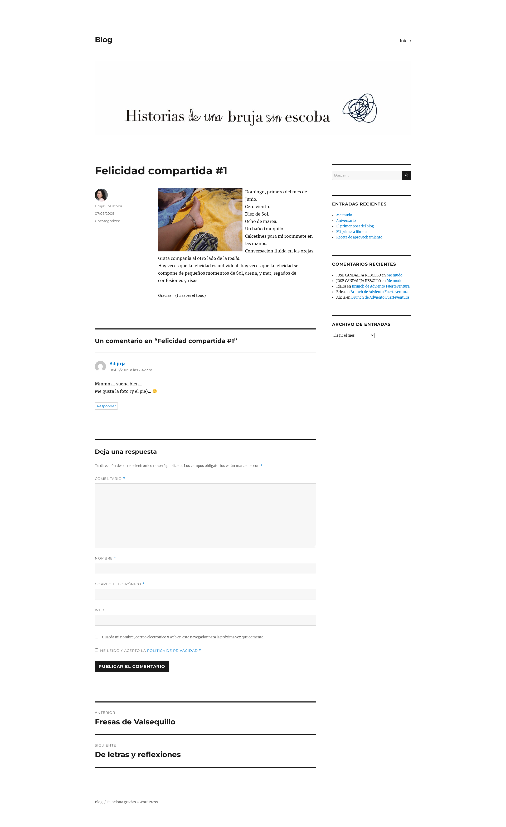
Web (99, 610)
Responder (106, 406)
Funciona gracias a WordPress (132, 802)
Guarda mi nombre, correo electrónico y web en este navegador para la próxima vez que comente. (183, 637)
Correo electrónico (120, 584)
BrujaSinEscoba (108, 206)
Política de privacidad (173, 650)
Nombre (105, 558)
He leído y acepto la (150, 650)
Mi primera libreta (351, 232)
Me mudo (344, 215)
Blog (104, 39)
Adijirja (117, 363)
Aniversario (346, 220)
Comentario (110, 478)
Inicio (405, 40)
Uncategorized (107, 221)
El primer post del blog (355, 226)
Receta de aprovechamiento (359, 237)
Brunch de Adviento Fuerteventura (381, 286)
